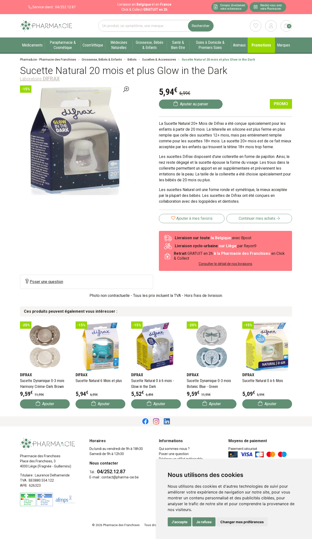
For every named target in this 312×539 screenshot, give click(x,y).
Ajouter (47, 404)
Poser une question (46, 281)
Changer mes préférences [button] (242, 522)
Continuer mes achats (257, 218)
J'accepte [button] (179, 522)
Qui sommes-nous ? (174, 449)
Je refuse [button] (204, 522)
